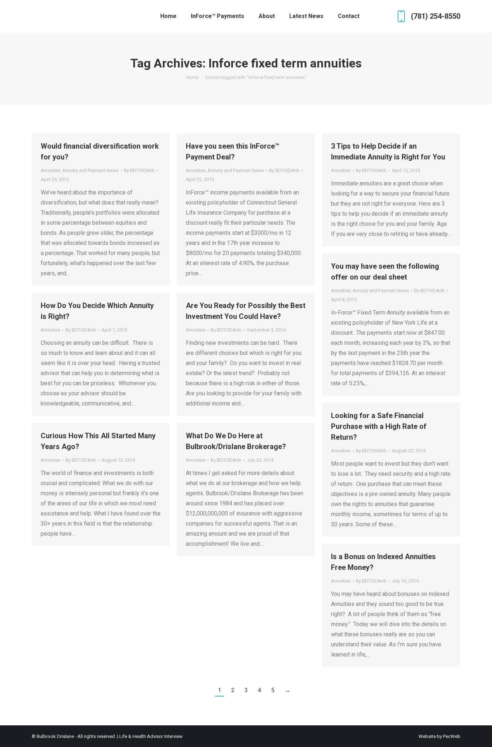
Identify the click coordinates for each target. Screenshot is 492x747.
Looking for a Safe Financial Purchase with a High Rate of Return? (378, 426)
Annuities (50, 170)
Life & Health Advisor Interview (151, 736)
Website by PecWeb (439, 736)
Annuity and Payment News (90, 170)
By (139, 170)
